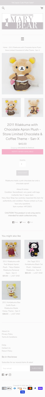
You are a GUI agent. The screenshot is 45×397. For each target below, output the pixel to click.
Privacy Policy (7, 334)
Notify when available (22, 152)
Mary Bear (29, 385)
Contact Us (6, 348)
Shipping (14, 148)
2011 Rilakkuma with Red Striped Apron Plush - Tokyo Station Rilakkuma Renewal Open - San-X (11, 267)
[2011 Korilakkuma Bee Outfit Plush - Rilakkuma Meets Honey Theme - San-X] (11, 290)
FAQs (4, 345)
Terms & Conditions (9, 337)
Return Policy (7, 351)
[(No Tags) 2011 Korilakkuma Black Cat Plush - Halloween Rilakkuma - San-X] (33, 249)
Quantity (22, 160)
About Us (5, 331)
